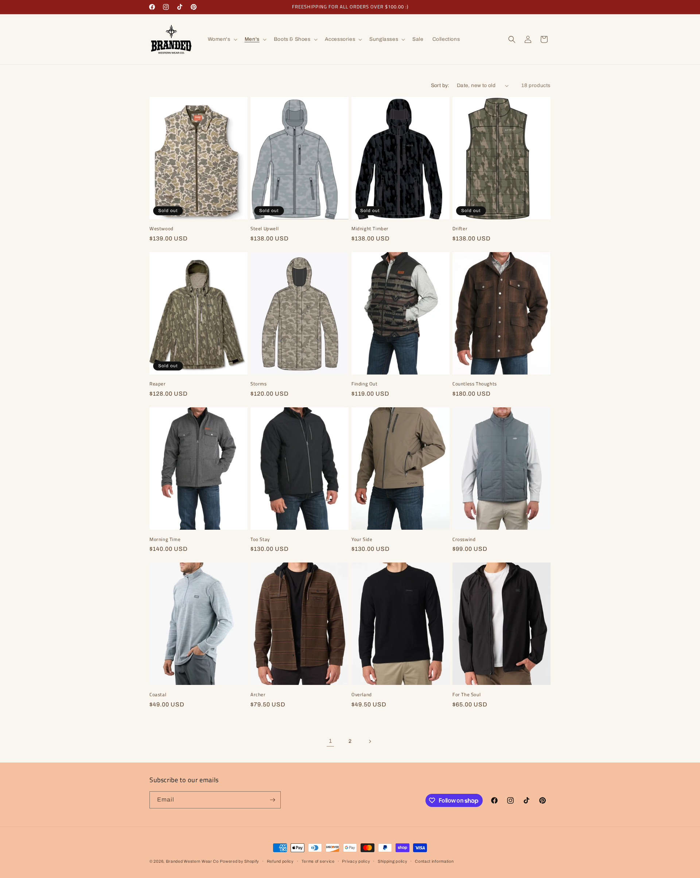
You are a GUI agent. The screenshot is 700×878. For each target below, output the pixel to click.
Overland (361, 694)
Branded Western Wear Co (192, 861)
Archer (258, 694)
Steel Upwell (264, 229)
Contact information (434, 861)
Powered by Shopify (239, 861)
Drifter (459, 229)
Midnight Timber (370, 229)
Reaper (157, 384)
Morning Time (164, 539)
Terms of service (318, 861)
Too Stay (260, 539)
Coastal (157, 694)
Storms (258, 384)
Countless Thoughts (474, 384)
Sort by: (440, 85)
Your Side (361, 539)
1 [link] (330, 741)
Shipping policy (393, 861)
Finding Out (364, 384)
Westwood (161, 229)
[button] (221, 39)
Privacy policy (356, 861)
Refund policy (280, 861)
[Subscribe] (272, 799)
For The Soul (466, 694)
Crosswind (463, 539)
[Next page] (370, 741)
